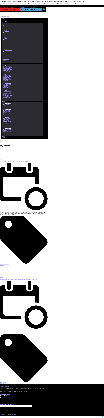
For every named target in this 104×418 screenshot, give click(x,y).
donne (4, 264)
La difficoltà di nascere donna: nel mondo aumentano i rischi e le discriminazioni (14, 161)
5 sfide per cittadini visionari (7, 106)
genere (6, 264)
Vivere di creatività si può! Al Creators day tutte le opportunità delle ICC (7, 70)
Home (1, 140)
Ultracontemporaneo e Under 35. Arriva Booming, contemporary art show (7, 96)
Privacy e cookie (13, 414)
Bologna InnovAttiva (8, 103)
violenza (8, 264)
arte (5, 90)
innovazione (6, 117)
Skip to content (2, 4)
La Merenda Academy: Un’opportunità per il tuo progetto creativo (7, 79)
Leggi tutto (2, 265)
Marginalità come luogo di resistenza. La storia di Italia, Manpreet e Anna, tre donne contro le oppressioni (18, 279)
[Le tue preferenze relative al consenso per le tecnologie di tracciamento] (102, 416)
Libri (0, 277)
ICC (5, 65)
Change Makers (3, 414)
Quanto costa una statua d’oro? (4, 395)
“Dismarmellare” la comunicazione (5, 399)
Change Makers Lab (8, 83)
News (1, 159)
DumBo (6, 38)
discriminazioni (1, 264)
